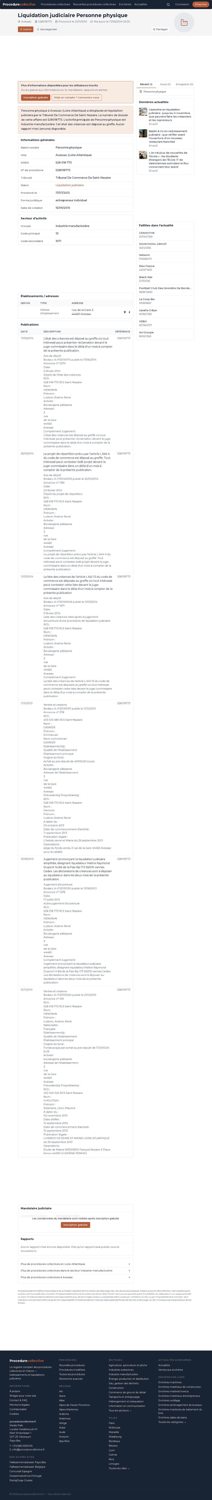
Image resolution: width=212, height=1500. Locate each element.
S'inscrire (201, 4)
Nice (111, 1459)
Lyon (112, 1450)
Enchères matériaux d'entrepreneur (179, 1395)
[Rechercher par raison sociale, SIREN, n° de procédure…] (168, 5)
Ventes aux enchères (170, 1369)
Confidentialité (18, 1409)
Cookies (14, 1413)
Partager (162, 29)
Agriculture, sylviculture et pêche (128, 1365)
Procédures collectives (55, 4)
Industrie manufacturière (123, 1374)
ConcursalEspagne (21, 1471)
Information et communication (127, 1406)
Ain (61, 1391)
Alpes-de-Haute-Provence (74, 1405)
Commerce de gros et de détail (127, 1392)
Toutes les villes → (119, 1468)
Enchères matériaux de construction (179, 1386)
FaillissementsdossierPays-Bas (28, 1462)
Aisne (62, 1395)
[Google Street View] (129, 312)
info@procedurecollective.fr (28, 1449)
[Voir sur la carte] (124, 312)
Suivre (27, 29)
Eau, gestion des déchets (123, 1383)
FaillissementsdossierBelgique (27, 1466)
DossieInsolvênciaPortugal (25, 1475)
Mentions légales (19, 1404)
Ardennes (64, 1418)
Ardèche (64, 1414)
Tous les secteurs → (120, 1410)
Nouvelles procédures (72, 1365)
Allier (62, 1400)
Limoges (114, 1463)
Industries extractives (121, 1369)
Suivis (165, 84)
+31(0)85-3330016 (22, 1445)
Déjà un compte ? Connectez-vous (76, 97)
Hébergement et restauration (126, 1401)
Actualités (140, 4)
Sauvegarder (48, 29)
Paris (111, 1423)
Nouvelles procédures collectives (94, 4)
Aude (62, 1432)
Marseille (114, 1432)
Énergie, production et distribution (129, 1378)
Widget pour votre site (23, 1395)
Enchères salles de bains (172, 1417)
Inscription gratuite (35, 97)
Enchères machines (169, 1382)
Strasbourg (115, 1436)
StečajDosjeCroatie (21, 1480)
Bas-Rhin (64, 1441)
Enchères (125, 4)
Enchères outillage (169, 1400)
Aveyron (64, 1436)
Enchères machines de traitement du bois (180, 1411)
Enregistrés (184, 84)
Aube (62, 1427)
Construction (116, 1387)
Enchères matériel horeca (173, 1391)
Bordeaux (114, 1441)
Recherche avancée (71, 1378)
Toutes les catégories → (172, 1422)
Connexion (182, 4)
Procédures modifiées (72, 1369)
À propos (15, 1391)
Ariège (63, 1423)
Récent (146, 84)
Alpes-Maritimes (68, 1409)
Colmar (113, 1454)
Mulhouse (114, 1427)
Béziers (113, 1445)
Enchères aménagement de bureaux (180, 1405)
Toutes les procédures (72, 1374)
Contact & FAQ (18, 1400)
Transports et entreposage (124, 1396)
